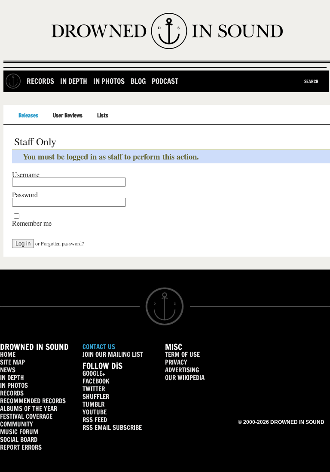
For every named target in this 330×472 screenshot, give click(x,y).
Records (40, 81)
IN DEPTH (12, 377)
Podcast (165, 81)
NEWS (7, 369)
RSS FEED (94, 419)
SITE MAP (12, 362)
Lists (102, 115)
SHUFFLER (95, 396)
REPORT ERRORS (21, 447)
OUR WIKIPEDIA (185, 377)
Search (311, 81)
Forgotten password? (62, 243)
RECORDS (12, 393)
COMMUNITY (16, 424)
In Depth (73, 81)
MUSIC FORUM (19, 431)
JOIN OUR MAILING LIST (112, 354)
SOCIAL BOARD (18, 439)
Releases (28, 115)
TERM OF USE (182, 354)
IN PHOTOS (14, 385)
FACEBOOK (95, 381)
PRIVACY (176, 362)
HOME (7, 354)
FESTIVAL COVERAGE (26, 416)
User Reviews (67, 115)
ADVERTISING (182, 369)
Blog (138, 81)
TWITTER (93, 388)
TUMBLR (93, 404)
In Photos (109, 81)
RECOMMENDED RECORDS (33, 400)
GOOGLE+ (93, 373)
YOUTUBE (94, 412)
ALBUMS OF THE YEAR (28, 408)
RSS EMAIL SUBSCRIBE (112, 427)
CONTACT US (98, 346)
